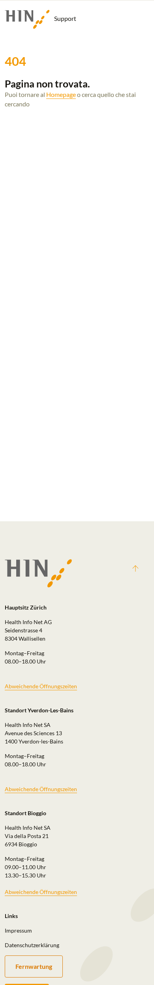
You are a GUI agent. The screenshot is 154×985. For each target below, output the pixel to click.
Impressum (18, 930)
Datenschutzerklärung (32, 945)
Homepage (61, 94)
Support (64, 18)
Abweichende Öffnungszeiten (41, 686)
